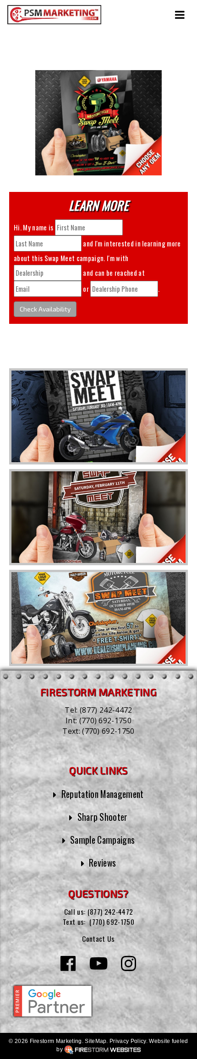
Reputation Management (102, 794)
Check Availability (45, 309)
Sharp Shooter (102, 817)
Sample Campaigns (102, 839)
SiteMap (95, 1041)
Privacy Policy (127, 1041)
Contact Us (98, 938)
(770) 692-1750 (105, 720)
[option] (98, 416)
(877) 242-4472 (106, 710)
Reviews (102, 862)
